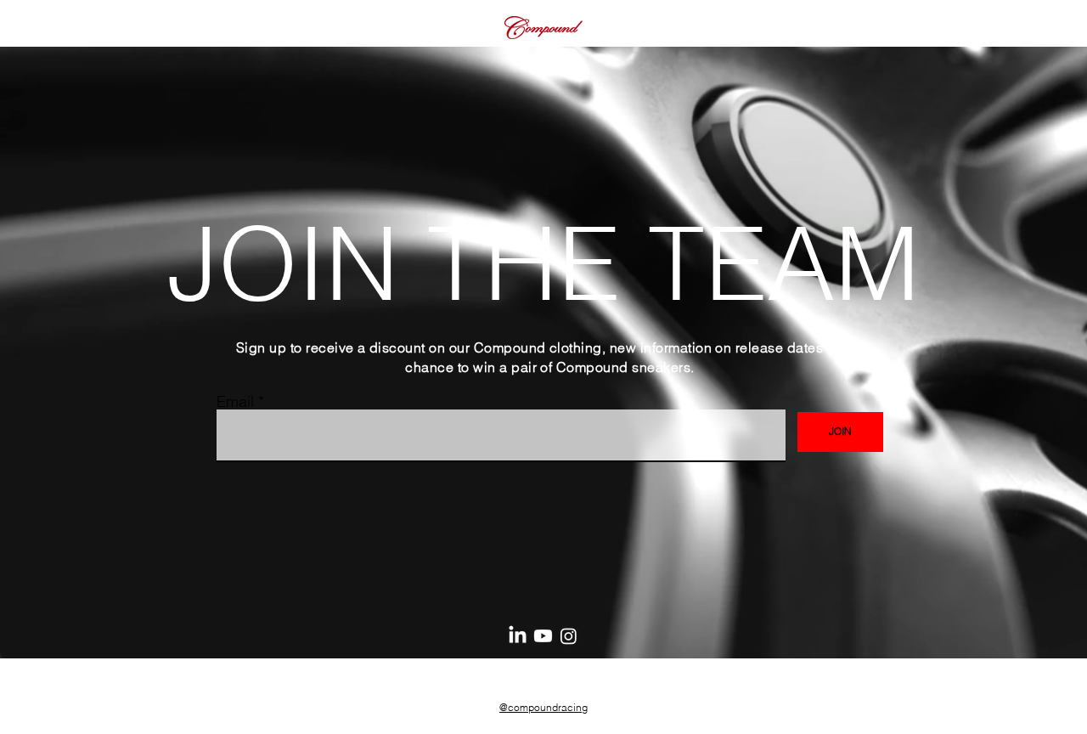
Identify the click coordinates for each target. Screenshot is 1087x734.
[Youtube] (543, 635)
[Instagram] (568, 635)
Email (235, 401)
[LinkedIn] (517, 635)
